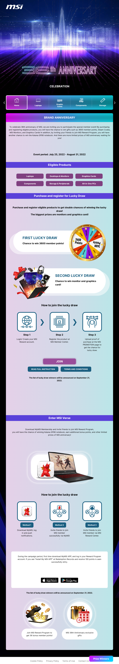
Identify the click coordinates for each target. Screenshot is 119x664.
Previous (4, 102)
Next (115, 102)
